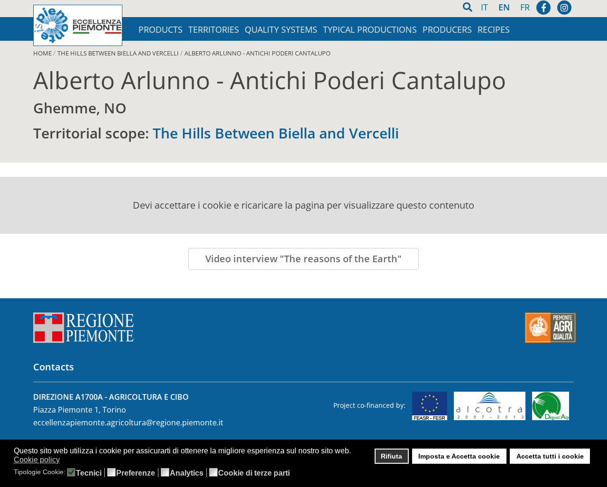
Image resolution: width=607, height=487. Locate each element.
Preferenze (135, 473)
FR (525, 7)
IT (485, 7)
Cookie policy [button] (37, 460)
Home (42, 53)
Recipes (494, 30)
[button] (65, 460)
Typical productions (370, 30)
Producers (447, 30)
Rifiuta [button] (391, 456)
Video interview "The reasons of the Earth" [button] (303, 258)
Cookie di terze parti (254, 473)
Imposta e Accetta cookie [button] (459, 456)
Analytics (186, 473)
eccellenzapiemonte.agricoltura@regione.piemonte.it (128, 422)
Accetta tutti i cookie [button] (550, 456)
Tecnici (88, 473)
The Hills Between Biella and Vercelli (118, 53)
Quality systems (281, 30)
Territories (213, 30)
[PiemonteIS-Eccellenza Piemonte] (78, 25)
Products (160, 30)
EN (505, 7)
